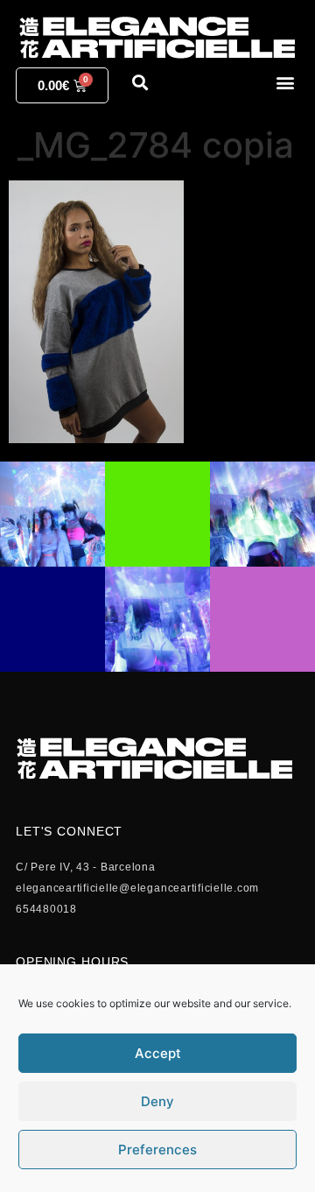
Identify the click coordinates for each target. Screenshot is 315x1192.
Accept (158, 1053)
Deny (157, 1101)
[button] (284, 81)
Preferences (157, 1149)
